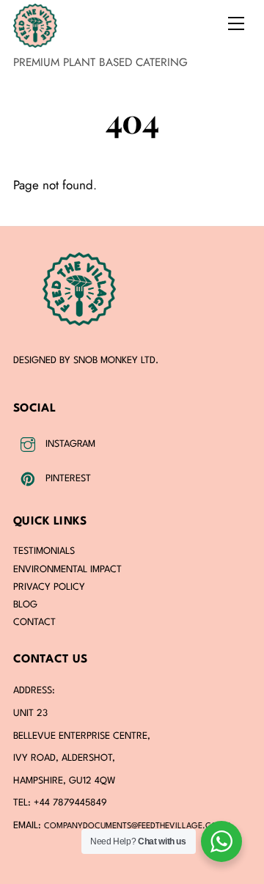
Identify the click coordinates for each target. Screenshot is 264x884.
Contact (34, 622)
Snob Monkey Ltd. (115, 360)
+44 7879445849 (70, 803)
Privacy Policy (49, 587)
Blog (25, 605)
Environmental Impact (67, 569)
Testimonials (44, 551)
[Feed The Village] (35, 41)
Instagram (69, 444)
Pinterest (67, 478)
